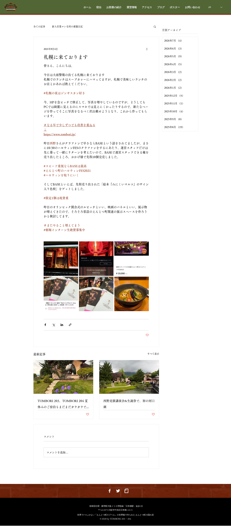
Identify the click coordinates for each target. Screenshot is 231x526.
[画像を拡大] (61, 258)
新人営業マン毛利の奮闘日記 (67, 26)
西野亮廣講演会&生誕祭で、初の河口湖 (129, 403)
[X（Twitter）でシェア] (53, 324)
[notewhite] (126, 490)
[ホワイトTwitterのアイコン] (118, 490)
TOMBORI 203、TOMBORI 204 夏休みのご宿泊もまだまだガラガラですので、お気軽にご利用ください (63, 404)
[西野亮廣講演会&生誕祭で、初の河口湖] (129, 377)
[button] (114, 7)
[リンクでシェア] (70, 324)
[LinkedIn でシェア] (61, 324)
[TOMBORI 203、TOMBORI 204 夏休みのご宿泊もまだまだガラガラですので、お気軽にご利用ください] (63, 377)
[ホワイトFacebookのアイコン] (109, 490)
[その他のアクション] (147, 49)
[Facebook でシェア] (45, 324)
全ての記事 (39, 26)
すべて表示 (153, 354)
